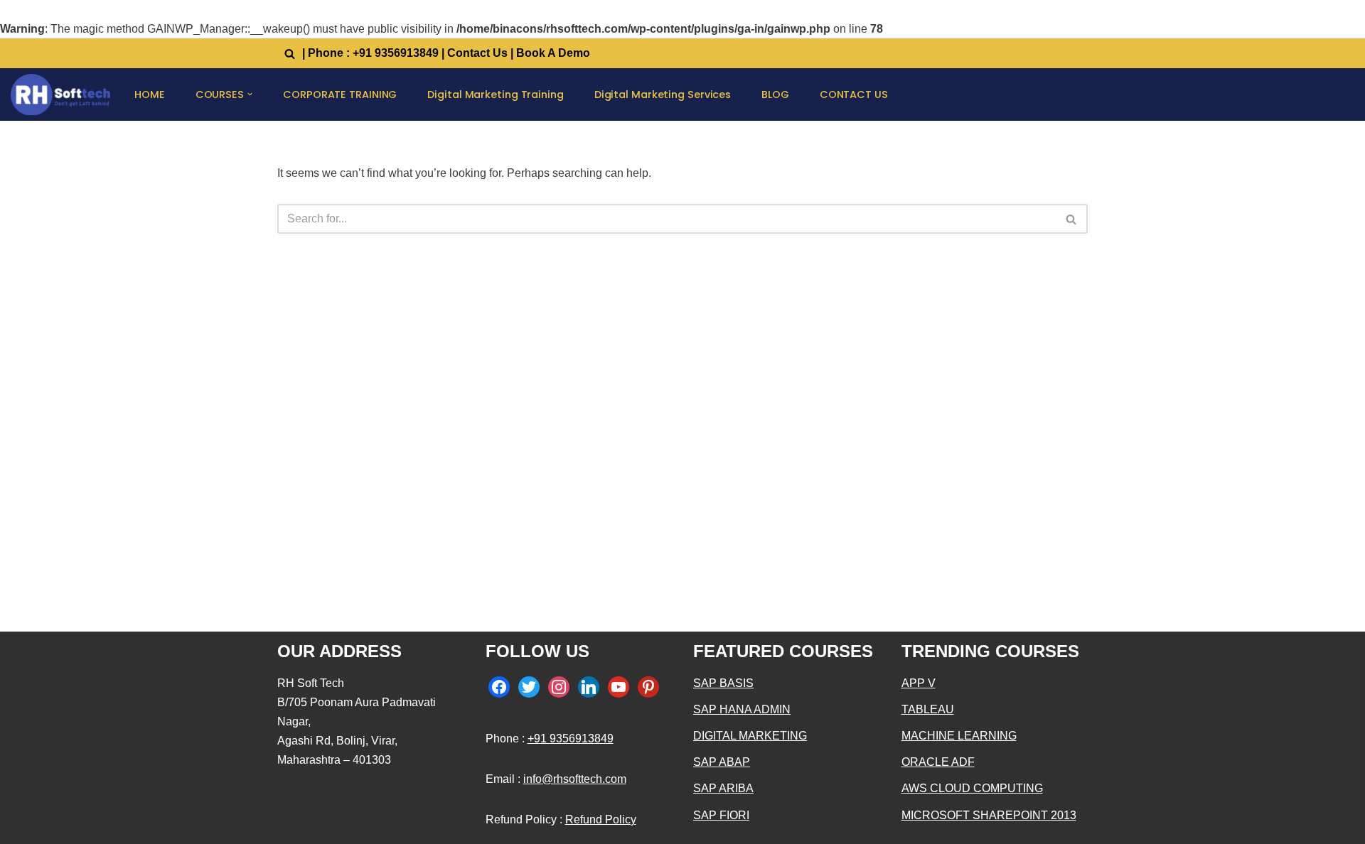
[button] (249, 94)
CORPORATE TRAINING (340, 94)
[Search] (289, 53)
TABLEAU (927, 709)
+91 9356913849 (396, 53)
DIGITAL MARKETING (750, 736)
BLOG (775, 94)
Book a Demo (553, 53)
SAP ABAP (721, 762)
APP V (918, 683)
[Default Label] (588, 686)
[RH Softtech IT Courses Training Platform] (60, 94)
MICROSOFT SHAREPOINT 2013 (988, 815)
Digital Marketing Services (662, 94)
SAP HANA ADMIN (742, 709)
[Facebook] (499, 686)
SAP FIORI (721, 815)
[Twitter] (529, 686)
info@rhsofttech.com (574, 779)
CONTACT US (854, 94)
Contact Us (477, 53)
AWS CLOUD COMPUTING (972, 788)
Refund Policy (600, 819)
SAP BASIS (723, 683)
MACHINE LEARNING (959, 736)
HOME (149, 94)
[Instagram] (558, 686)
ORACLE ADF (938, 762)
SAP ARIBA (723, 788)
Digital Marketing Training (495, 94)
